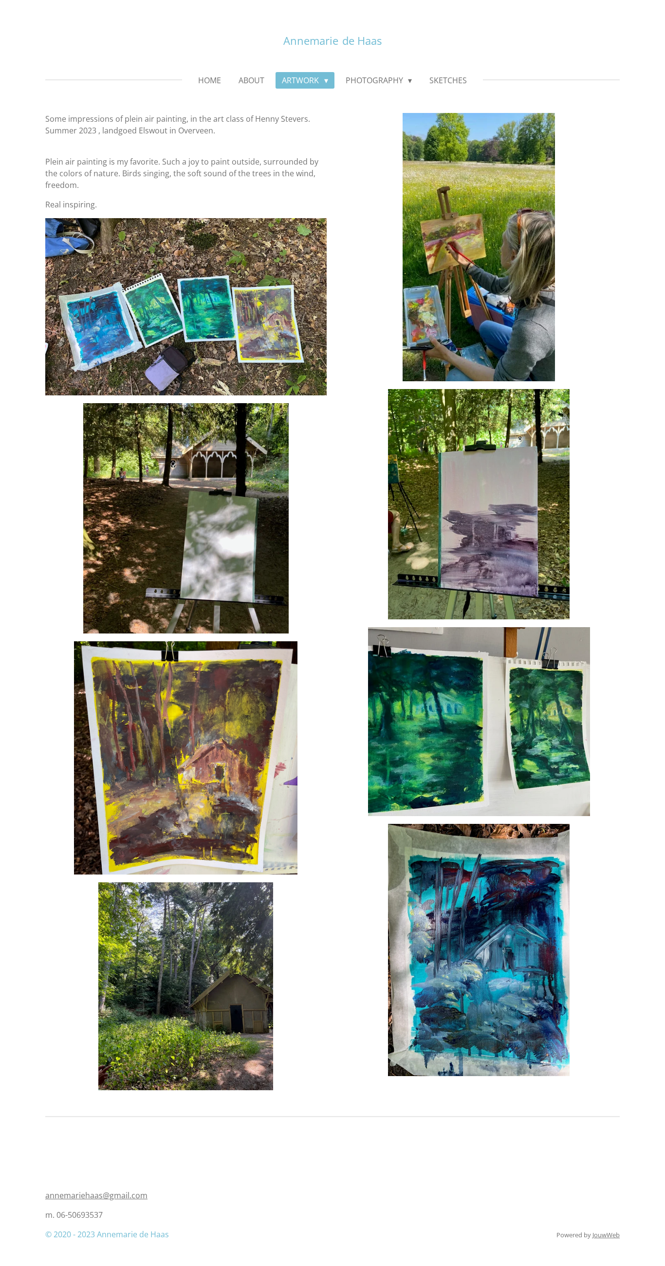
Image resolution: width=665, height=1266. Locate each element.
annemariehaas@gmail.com (96, 1195)
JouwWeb (606, 1234)
